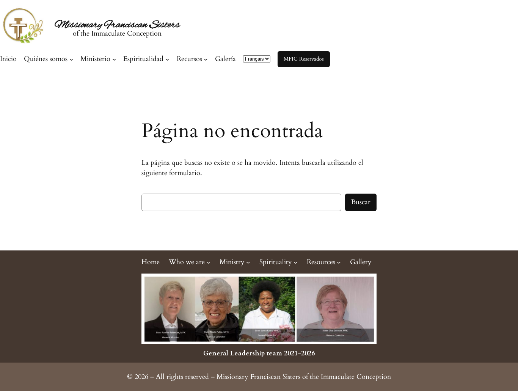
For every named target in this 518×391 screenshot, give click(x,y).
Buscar (360, 202)
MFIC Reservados (304, 59)
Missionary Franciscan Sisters (117, 25)
